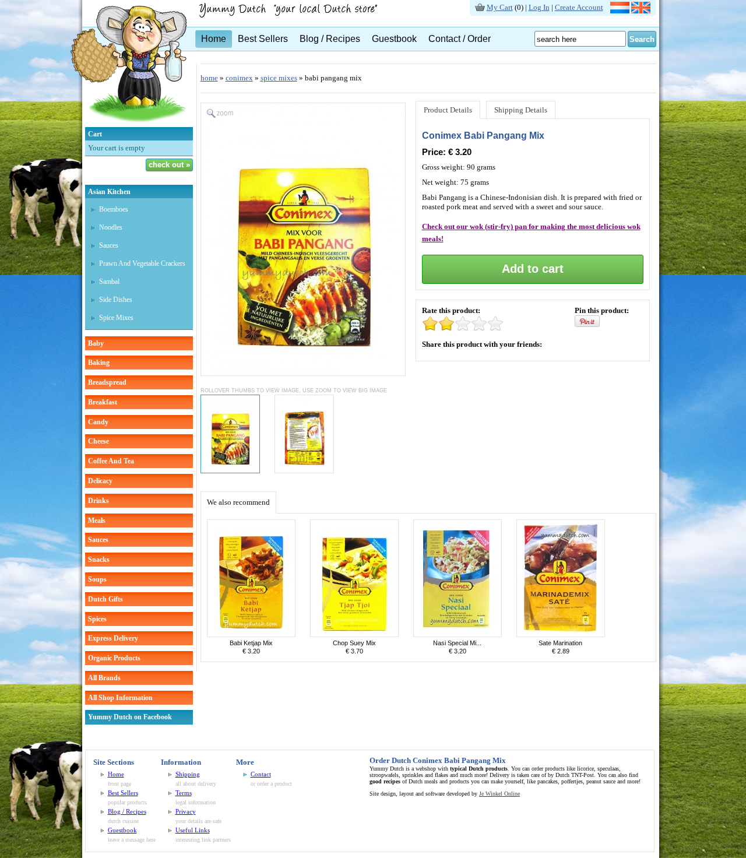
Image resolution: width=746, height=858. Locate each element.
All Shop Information (120, 698)
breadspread (107, 382)
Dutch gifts (105, 599)
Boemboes (113, 209)
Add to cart (533, 268)
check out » (169, 164)
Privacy (185, 811)
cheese (98, 441)
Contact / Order (459, 39)
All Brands (104, 678)
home (209, 77)
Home (213, 39)
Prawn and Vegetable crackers (142, 263)
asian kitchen (109, 192)
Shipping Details (520, 110)
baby (96, 343)
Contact (261, 774)
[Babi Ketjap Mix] (251, 634)
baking (99, 362)
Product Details (448, 110)
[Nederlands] (619, 10)
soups (97, 579)
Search (641, 39)
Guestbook (394, 39)
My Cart (500, 7)
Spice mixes (116, 318)
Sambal (109, 281)
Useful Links (192, 830)
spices (97, 619)
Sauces (108, 245)
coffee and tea (111, 461)
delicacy (100, 481)
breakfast (102, 402)
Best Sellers (263, 39)
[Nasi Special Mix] (457, 634)
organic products (114, 658)
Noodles (110, 227)
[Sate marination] (560, 634)
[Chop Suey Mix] (354, 634)
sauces (98, 540)
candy (98, 422)
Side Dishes (115, 300)
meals (96, 520)
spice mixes (279, 77)
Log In (539, 7)
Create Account (579, 7)
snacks (99, 559)
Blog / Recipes (330, 39)
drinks (98, 501)
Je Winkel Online (499, 793)
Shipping (187, 774)
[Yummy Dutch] (129, 124)
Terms (183, 792)
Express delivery (113, 638)
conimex (239, 77)
